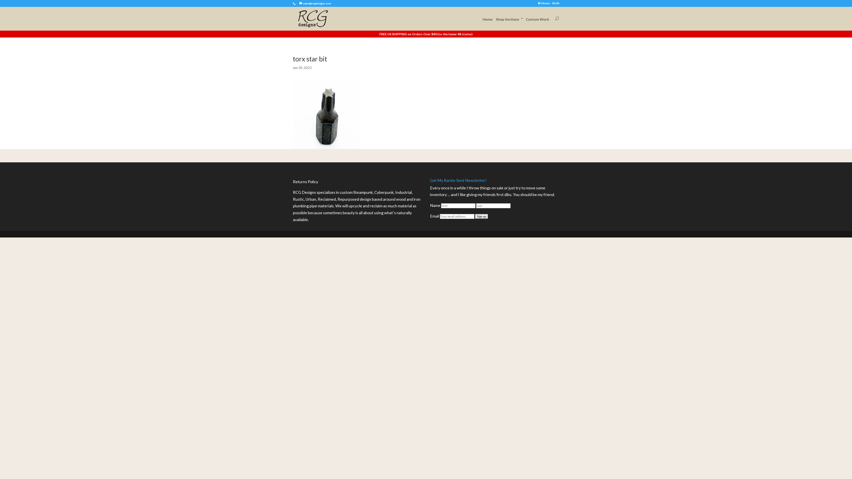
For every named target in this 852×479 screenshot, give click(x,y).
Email (434, 216)
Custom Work (537, 19)
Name (435, 205)
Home (488, 19)
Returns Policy (305, 181)
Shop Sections (507, 19)
